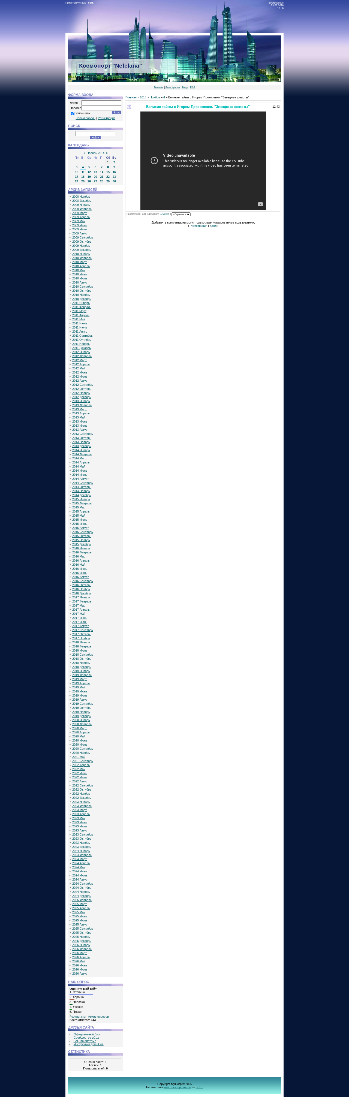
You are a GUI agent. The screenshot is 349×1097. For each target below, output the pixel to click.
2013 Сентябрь (82, 433)
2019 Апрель (81, 683)
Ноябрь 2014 (95, 153)
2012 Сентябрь (82, 384)
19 (89, 176)
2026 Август (80, 973)
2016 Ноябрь (81, 589)
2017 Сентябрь (82, 630)
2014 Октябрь (81, 487)
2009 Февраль (82, 208)
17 (76, 176)
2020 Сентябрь (82, 748)
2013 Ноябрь (81, 442)
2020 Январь (81, 720)
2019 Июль (79, 695)
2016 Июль (79, 572)
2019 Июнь (79, 691)
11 (83, 172)
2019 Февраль (82, 675)
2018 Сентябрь (82, 654)
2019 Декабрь (81, 716)
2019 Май (78, 687)
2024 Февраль (82, 855)
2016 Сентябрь (82, 581)
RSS (192, 87)
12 (89, 172)
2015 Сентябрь (82, 532)
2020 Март (79, 728)
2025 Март (79, 904)
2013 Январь (81, 401)
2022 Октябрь (81, 789)
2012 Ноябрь (81, 392)
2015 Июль (79, 523)
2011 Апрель (80, 315)
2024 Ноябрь (81, 891)
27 (95, 181)
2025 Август (80, 924)
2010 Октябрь (81, 290)
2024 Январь (81, 850)
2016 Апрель (81, 560)
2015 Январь (81, 499)
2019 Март (79, 679)
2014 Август (80, 478)
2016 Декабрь (81, 593)
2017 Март (79, 605)
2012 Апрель (81, 364)
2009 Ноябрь (81, 245)
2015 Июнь (79, 519)
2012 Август (80, 380)
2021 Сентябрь (82, 761)
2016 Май (78, 564)
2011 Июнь (79, 323)
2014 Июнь (79, 470)
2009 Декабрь (81, 249)
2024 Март (79, 859)
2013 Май (78, 417)
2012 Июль (79, 376)
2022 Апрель (81, 765)
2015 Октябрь (81, 536)
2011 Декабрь (81, 347)
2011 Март (79, 311)
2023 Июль (79, 826)
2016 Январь (81, 548)
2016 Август (80, 576)
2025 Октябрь (81, 932)
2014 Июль (79, 474)
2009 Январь (81, 204)
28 (101, 181)
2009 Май (78, 221)
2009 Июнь (79, 225)
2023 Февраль (82, 805)
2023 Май (78, 818)
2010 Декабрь (81, 298)
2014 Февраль (82, 454)
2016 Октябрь (81, 585)
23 (114, 176)
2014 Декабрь (81, 495)
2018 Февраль (82, 646)
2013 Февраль (82, 405)
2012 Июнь (79, 372)
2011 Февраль (81, 307)
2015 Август (80, 527)
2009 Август (80, 233)
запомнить (82, 113)
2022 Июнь (79, 773)
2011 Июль (79, 327)
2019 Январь (81, 671)
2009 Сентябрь (82, 237)
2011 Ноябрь (81, 343)
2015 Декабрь (81, 544)
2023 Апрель (81, 814)
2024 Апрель (81, 863)
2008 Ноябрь (81, 196)
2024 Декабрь (81, 895)
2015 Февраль (82, 503)
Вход (185, 87)
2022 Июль (79, 777)
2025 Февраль (82, 900)
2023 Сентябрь (82, 834)
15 (108, 172)
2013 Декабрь (81, 446)
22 (108, 176)
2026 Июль (79, 969)
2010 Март (79, 262)
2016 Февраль (82, 552)
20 (95, 176)
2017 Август (80, 626)
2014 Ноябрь (81, 491)
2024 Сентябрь (82, 883)
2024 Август (80, 879)
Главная (158, 87)
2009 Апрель (81, 217)
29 (108, 181)
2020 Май (78, 736)
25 (83, 181)
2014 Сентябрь (82, 482)
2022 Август (80, 781)
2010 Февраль (82, 258)
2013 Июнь (79, 421)
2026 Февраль (82, 949)
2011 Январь (81, 303)
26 (89, 181)
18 (83, 176)
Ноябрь (155, 97)
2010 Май (78, 270)
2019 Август (80, 699)
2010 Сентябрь (82, 286)
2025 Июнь (79, 916)
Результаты (78, 1016)
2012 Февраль (82, 356)
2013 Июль (79, 425)
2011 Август (80, 331)
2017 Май (78, 613)
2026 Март (79, 953)
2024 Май (78, 867)
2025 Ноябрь (81, 936)
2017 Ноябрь (81, 638)
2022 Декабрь (81, 797)
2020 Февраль (82, 724)
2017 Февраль (82, 601)
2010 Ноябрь (81, 294)
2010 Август (80, 282)
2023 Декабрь (81, 846)
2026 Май (78, 961)
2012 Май (78, 368)
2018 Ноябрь (81, 662)
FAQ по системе (85, 1040)
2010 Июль (79, 278)
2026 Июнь (79, 965)
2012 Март (79, 360)
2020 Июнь (79, 740)
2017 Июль (79, 621)
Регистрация (173, 87)
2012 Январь (81, 352)
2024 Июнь (79, 871)
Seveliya (164, 214)
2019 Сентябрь (82, 703)
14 (101, 172)
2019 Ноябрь (81, 711)
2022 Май (78, 769)
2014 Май (78, 466)
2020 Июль (79, 744)
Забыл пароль (85, 118)
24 (76, 181)
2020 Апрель (81, 732)
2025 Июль (79, 920)
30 (114, 181)
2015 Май (78, 515)
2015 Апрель (81, 511)
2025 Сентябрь (82, 928)
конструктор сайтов (177, 1087)
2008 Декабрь (81, 200)
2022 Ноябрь (81, 793)
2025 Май (78, 912)
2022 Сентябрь (82, 785)
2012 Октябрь (81, 388)
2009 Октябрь (81, 241)
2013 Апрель (81, 413)
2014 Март (79, 458)
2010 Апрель (81, 266)
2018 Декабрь (81, 666)
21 (101, 176)
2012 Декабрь (81, 397)
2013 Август (80, 429)
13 (95, 172)
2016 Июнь (79, 568)
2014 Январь (81, 450)
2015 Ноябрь (81, 540)
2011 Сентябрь (82, 335)
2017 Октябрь (81, 634)
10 (76, 172)
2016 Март (79, 556)
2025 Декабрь (81, 940)
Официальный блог (87, 1034)
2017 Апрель (81, 609)
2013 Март (79, 409)
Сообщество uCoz (86, 1037)
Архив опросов (98, 1016)
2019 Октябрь (81, 707)
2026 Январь (81, 945)
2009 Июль (79, 229)
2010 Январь (81, 253)
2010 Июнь (79, 274)
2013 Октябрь (81, 437)
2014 (143, 97)
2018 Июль (79, 650)
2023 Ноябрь (81, 842)
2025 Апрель (81, 908)
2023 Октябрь (81, 838)
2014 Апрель (81, 462)
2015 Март (79, 507)
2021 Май (78, 756)
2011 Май (78, 319)
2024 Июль (79, 875)
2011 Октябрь (81, 339)
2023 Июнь (79, 822)
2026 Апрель (81, 957)
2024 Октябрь (81, 887)
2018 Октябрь (81, 658)
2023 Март (79, 810)
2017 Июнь (79, 617)
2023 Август (80, 830)
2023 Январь (81, 801)
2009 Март (79, 213)
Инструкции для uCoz (89, 1044)
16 (114, 172)
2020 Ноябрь (81, 752)
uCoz (199, 1087)
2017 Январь (81, 597)
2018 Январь (81, 642)
